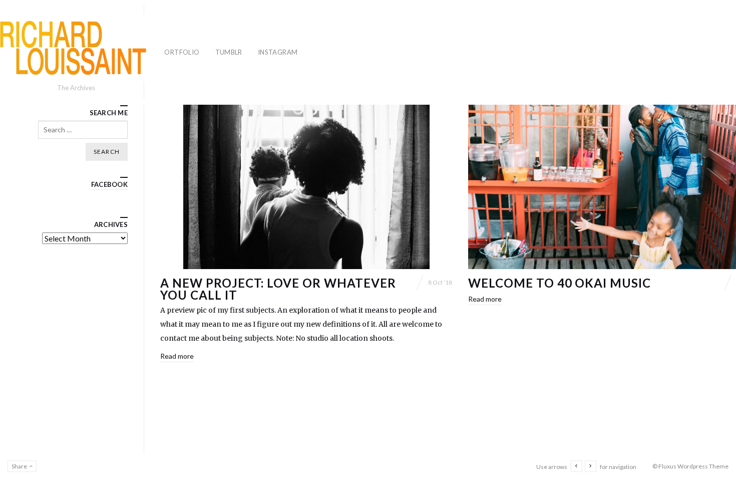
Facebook (109, 184)
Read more (177, 356)
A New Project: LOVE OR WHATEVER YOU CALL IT (278, 289)
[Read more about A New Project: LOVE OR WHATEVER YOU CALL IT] (306, 187)
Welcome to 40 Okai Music (559, 283)
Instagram (278, 52)
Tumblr (228, 52)
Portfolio (180, 52)
